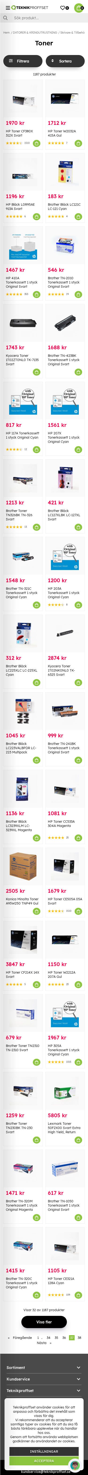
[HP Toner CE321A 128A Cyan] (65, 1246)
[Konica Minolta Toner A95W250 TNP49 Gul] (23, 866)
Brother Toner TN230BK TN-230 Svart (19, 1127)
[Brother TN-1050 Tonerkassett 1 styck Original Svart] (65, 1168)
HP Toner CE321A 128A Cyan (61, 1281)
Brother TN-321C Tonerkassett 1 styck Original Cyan (22, 592)
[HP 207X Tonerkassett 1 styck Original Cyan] (65, 400)
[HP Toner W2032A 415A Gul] (65, 98)
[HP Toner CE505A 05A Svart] (65, 866)
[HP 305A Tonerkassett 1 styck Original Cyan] (65, 1013)
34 (48, 1338)
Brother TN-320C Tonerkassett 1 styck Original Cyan (22, 1283)
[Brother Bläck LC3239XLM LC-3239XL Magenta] (23, 788)
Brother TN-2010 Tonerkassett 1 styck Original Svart (64, 282)
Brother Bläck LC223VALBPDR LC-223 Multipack (21, 748)
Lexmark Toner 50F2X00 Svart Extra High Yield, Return (64, 1127)
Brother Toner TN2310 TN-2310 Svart (22, 1048)
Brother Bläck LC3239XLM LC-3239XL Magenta (19, 825)
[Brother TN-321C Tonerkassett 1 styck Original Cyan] (23, 555)
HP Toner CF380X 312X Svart (19, 133)
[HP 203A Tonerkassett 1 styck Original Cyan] (65, 555)
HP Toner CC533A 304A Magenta (61, 823)
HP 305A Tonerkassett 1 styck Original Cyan (64, 1050)
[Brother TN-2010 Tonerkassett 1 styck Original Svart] (65, 245)
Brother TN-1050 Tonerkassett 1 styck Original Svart (64, 1205)
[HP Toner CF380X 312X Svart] (23, 98)
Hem (6, 32)
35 (56, 1338)
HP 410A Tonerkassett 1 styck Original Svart (22, 282)
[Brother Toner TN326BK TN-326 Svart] (23, 478)
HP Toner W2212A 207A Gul (61, 974)
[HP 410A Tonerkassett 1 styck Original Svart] (23, 245)
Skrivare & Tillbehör (72, 32)
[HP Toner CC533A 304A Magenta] (65, 788)
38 (79, 1338)
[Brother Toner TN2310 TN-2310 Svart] (23, 1013)
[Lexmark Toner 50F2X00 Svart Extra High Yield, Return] (65, 1090)
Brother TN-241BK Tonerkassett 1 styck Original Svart (64, 748)
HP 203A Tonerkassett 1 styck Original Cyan (64, 592)
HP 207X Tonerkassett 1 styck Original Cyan (64, 437)
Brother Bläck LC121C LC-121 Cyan (64, 206)
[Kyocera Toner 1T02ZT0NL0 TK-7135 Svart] (23, 323)
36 (64, 1338)
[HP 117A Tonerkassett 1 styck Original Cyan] (23, 400)
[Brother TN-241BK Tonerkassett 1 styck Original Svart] (65, 711)
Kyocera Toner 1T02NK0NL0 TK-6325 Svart (61, 670)
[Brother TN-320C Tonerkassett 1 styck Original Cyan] (23, 1246)
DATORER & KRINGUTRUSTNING (35, 32)
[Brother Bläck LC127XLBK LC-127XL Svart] (65, 478)
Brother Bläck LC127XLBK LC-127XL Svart (64, 515)
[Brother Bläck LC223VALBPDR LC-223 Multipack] (23, 711)
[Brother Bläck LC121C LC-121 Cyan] (65, 172)
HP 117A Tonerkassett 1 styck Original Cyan (22, 435)
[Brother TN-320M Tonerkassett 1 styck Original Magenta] (23, 1168)
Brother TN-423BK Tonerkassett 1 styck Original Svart (64, 360)
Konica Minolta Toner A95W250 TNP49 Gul (22, 901)
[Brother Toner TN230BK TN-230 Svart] (23, 1090)
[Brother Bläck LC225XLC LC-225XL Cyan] (23, 633)
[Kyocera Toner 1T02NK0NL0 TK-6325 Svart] (65, 633)
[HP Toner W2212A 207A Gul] (65, 940)
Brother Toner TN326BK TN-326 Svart (19, 515)
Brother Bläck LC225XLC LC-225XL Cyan (21, 670)
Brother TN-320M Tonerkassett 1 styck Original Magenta (22, 1205)
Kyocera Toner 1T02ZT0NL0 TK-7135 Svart (22, 360)
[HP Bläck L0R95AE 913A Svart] (23, 172)
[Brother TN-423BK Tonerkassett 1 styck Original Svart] (65, 323)
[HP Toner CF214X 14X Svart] (23, 940)
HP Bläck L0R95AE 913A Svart (20, 206)
